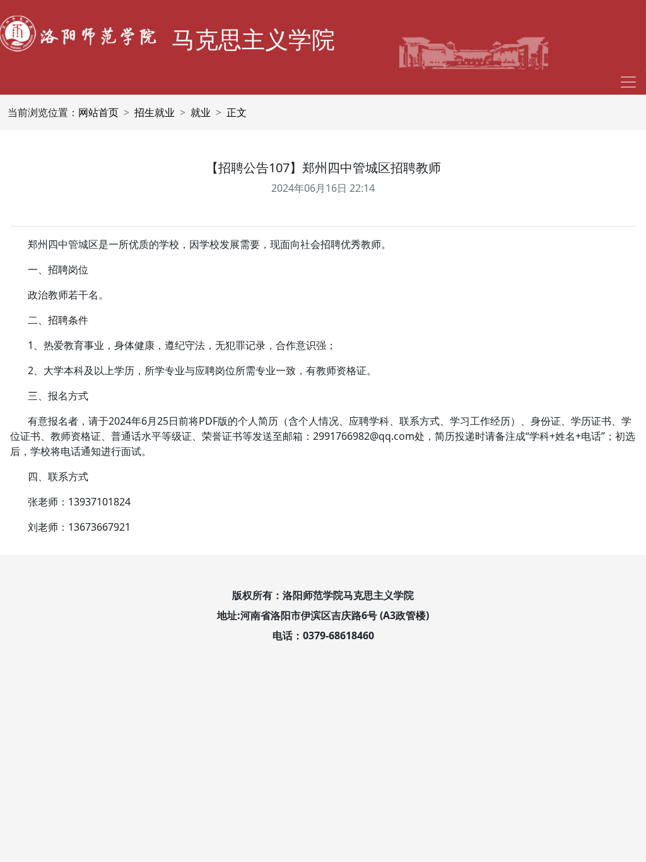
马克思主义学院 (253, 39)
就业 (201, 112)
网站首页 (98, 112)
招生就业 (154, 112)
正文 (236, 112)
